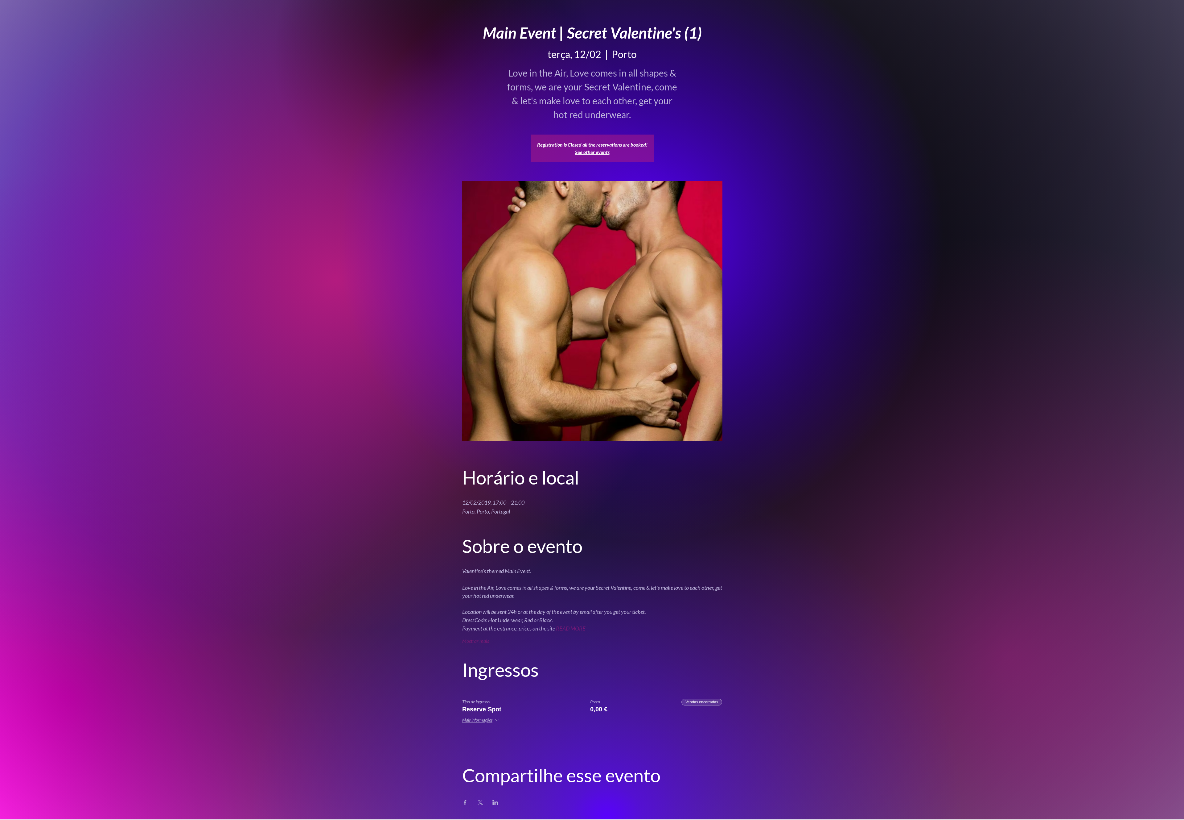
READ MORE (571, 628)
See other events (592, 152)
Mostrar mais (475, 641)
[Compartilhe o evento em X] (480, 802)
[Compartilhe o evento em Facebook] (465, 802)
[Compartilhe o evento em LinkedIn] (495, 802)
